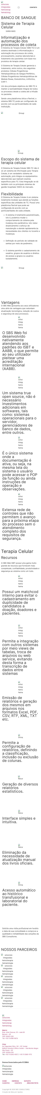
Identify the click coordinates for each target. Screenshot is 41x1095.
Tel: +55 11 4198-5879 (10, 1038)
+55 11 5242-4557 (11, 1054)
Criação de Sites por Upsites (12, 1092)
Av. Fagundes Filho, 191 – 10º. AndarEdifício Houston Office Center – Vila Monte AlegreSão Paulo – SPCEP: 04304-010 (20, 1048)
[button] (18, 7)
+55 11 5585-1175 (26, 1054)
